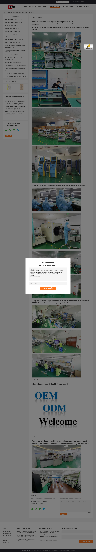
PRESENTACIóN (48, 288)
